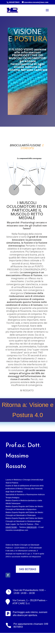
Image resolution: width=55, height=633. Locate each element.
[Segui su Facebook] (8, 575)
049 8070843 (27, 569)
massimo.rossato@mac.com (17, 530)
